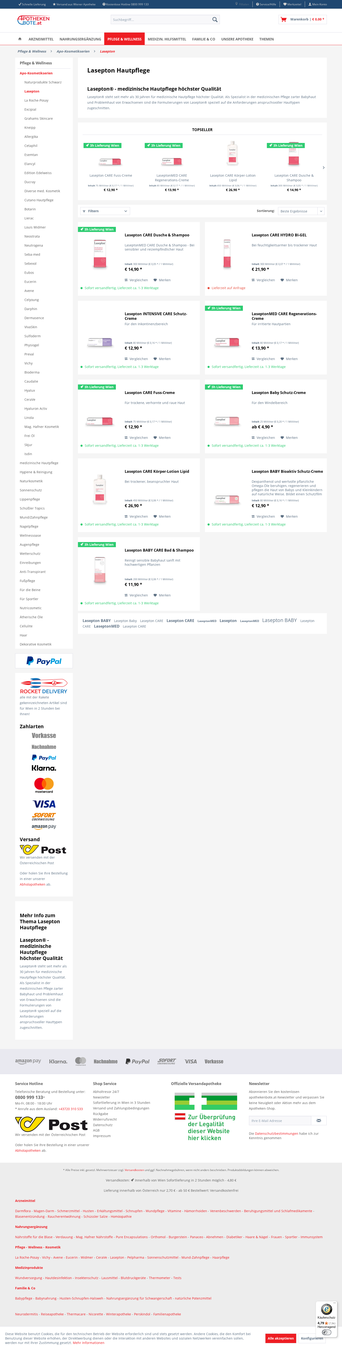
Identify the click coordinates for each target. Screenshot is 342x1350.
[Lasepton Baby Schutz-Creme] (227, 412)
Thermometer (160, 1278)
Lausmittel (110, 1278)
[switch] (326, 1332)
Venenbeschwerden (225, 1211)
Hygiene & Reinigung (36, 472)
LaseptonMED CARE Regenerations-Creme (172, 177)
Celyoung (31, 300)
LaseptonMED (207, 621)
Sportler (291, 1237)
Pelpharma (136, 1257)
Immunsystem (312, 1237)
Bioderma (32, 372)
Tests (177, 1278)
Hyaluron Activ (35, 408)
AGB (96, 1130)
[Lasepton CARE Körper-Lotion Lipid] (233, 154)
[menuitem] (242, 4)
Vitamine (174, 1211)
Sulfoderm (32, 336)
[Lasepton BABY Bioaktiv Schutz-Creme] (227, 491)
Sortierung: (266, 210)
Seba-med (32, 254)
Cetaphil (30, 145)
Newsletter (101, 1097)
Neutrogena (33, 245)
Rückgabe (100, 1114)
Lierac (29, 218)
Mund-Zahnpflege (195, 1257)
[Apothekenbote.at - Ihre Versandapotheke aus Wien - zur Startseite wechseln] (34, 20)
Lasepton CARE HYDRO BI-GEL (279, 235)
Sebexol (30, 263)
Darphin (30, 309)
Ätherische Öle (31, 617)
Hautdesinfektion (59, 1278)
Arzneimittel (25, 1200)
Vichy (28, 363)
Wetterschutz (30, 553)
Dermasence (34, 318)
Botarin (30, 209)
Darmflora (23, 1211)
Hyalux (29, 390)
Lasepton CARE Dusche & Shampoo (294, 177)
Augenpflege (29, 544)
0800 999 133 (29, 1097)
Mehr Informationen (88, 1342)
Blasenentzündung (30, 1216)
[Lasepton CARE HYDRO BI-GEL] (227, 255)
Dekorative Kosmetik (35, 644)
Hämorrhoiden (195, 1211)
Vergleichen (138, 280)
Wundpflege (155, 1211)
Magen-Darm (44, 1211)
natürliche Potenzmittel (193, 1298)
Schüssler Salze (96, 1216)
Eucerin (30, 281)
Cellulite (26, 626)
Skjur (28, 445)
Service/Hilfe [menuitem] (267, 4)
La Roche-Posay (36, 100)
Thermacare (77, 1314)
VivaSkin (30, 327)
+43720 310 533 (71, 1109)
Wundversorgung (29, 1278)
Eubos (29, 272)
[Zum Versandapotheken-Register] (209, 1118)
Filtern (93, 211)
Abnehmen (215, 1237)
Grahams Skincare (38, 118)
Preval (29, 354)
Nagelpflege (29, 526)
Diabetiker (234, 1237)
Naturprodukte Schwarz (43, 82)
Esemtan (31, 154)
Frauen (277, 1237)
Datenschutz (103, 1125)
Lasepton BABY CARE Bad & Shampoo (159, 550)
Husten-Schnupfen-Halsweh (82, 1298)
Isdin (28, 454)
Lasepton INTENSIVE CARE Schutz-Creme (156, 316)
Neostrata (32, 236)
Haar (23, 635)
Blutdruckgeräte (134, 1278)
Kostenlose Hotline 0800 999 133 (127, 4)
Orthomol (159, 1237)
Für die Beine (30, 590)
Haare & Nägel (256, 1237)
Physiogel (31, 345)
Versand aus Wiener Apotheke (76, 4)
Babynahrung (46, 1298)
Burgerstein (178, 1237)
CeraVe (29, 399)
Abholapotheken (32, 884)
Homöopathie (121, 1216)
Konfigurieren (312, 1338)
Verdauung (65, 1237)
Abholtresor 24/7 (106, 1091)
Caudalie (31, 381)
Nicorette (96, 1314)
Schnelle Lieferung (34, 4)
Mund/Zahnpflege (34, 517)
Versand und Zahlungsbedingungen (121, 1108)
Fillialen (243, 4)
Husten (88, 1211)
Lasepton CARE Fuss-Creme (111, 175)
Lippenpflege (30, 499)
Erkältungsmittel (110, 1211)
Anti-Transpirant (33, 571)
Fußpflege (27, 581)
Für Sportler (29, 599)
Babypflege (24, 1298)
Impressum (102, 1136)
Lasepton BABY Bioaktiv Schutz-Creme (287, 471)
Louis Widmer (35, 227)
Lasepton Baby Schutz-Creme (279, 392)
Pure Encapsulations (132, 1237)
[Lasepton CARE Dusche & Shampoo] (294, 154)
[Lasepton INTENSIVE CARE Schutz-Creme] (100, 334)
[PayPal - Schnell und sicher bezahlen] (44, 660)
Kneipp (30, 127)
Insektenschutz (87, 1278)
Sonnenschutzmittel (163, 1257)
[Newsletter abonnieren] (319, 1120)
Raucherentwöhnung (64, 1216)
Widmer (87, 1257)
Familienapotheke (167, 1314)
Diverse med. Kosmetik (42, 191)
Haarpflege (221, 1257)
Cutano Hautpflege (39, 200)
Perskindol (142, 1314)
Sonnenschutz (31, 490)
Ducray (29, 182)
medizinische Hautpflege (39, 463)
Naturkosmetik (31, 481)
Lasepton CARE (152, 621)
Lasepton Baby (126, 621)
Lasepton (31, 91)
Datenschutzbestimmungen (276, 1133)
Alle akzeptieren (281, 1338)
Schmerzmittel (69, 1211)
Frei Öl (29, 435)
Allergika (31, 136)
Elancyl (29, 164)
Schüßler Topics (32, 508)
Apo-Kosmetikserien (36, 73)
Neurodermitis (27, 1314)
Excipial (30, 109)
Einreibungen (30, 562)
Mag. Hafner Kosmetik (41, 426)
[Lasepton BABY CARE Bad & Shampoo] (100, 570)
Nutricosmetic (31, 608)
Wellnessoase (30, 535)
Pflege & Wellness (36, 63)
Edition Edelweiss (38, 173)
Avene (29, 290)
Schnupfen (134, 1211)
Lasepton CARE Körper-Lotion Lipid (233, 177)
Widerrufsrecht (105, 1119)
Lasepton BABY (97, 620)
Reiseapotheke (53, 1314)
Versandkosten (134, 1170)
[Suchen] (215, 19)
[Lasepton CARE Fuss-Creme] (111, 154)
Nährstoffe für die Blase (34, 1237)
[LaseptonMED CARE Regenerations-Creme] (172, 154)
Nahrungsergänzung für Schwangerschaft (139, 1298)
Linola (29, 417)
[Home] (20, 39)
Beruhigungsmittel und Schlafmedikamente (278, 1211)
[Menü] (334, 1304)
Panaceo (197, 1237)
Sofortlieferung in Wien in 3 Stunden (121, 1102)
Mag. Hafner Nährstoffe (94, 1237)
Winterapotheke (118, 1314)
